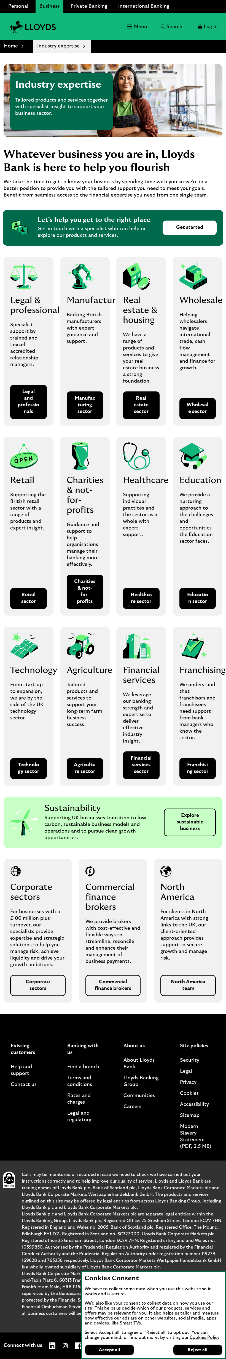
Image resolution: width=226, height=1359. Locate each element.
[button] (207, 26)
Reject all (198, 1350)
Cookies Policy (204, 1337)
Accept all (109, 1350)
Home (11, 46)
